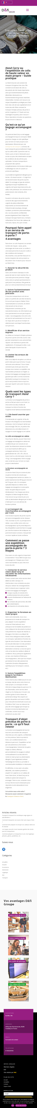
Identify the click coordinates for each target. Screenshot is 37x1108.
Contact (6, 1084)
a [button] (27, 10)
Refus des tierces (21, 1105)
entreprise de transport (13, 147)
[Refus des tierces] (35, 1102)
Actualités (5, 862)
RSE (3, 875)
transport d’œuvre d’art (15, 796)
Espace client (7, 1086)
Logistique (5, 872)
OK (13, 1105)
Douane (20, 38)
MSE (15, 1072)
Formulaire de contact (11, 1039)
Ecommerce (5, 867)
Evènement (5, 870)
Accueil (6, 1080)
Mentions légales (9, 1067)
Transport (25, 38)
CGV (5, 1070)
